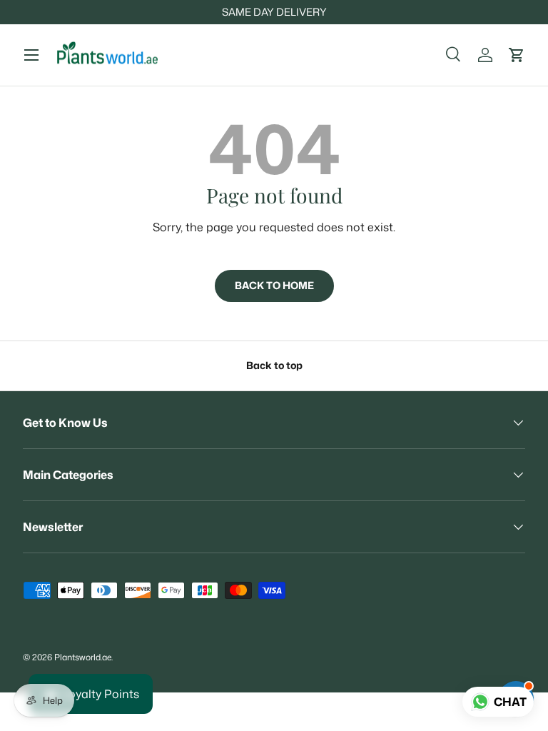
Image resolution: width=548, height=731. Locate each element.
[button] (516, 55)
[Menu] (31, 55)
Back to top (274, 365)
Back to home (274, 285)
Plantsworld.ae (82, 657)
